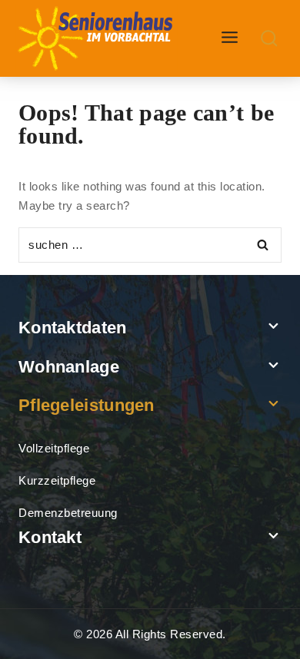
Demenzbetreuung (68, 512)
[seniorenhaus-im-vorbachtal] (96, 38)
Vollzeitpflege (53, 448)
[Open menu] (230, 38)
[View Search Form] (269, 39)
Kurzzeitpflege (56, 480)
